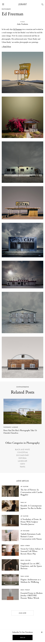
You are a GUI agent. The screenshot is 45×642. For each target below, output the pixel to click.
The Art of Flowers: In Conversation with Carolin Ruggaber (31, 492)
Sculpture (25, 486)
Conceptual (22, 452)
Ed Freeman (17, 29)
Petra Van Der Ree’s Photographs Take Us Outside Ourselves (20, 431)
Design (22, 545)
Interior (27, 545)
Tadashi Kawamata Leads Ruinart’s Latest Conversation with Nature (31, 536)
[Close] (41, 632)
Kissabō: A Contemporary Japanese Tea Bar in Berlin (31, 507)
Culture (27, 576)
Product (27, 590)
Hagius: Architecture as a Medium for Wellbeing (31, 580)
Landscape (15, 427)
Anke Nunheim (22, 24)
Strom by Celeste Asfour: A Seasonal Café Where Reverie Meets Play (32, 551)
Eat (25, 502)
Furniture (27, 560)
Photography (6, 9)
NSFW (22, 464)
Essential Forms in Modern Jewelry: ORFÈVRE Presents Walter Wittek (31, 595)
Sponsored (26, 531)
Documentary (22, 455)
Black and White (22, 449)
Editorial (23, 458)
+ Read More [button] (6, 46)
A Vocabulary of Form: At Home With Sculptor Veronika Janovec (31, 522)
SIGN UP (22, 637)
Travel (22, 467)
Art (21, 486)
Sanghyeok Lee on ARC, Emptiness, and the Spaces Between (31, 566)
